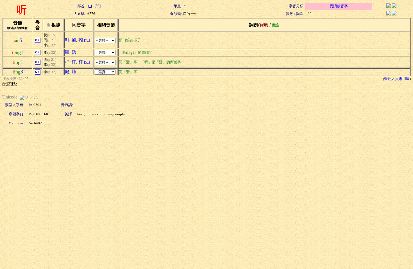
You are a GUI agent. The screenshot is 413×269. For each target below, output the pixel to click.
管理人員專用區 (397, 79)
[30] (97, 6)
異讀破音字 (339, 6)
